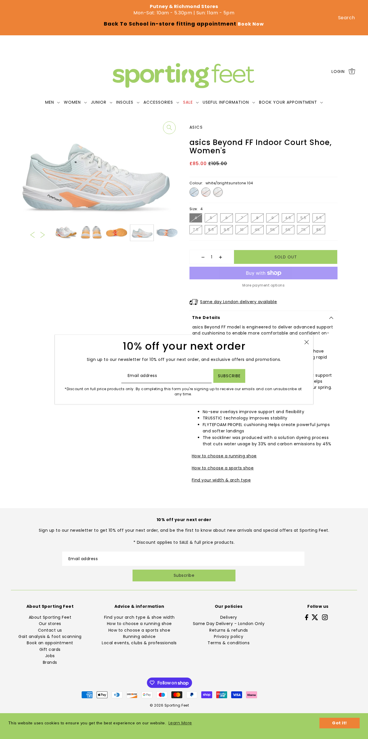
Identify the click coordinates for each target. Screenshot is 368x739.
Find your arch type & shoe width (139, 617)
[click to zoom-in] (169, 127)
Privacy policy (228, 636)
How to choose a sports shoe (223, 468)
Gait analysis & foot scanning (50, 636)
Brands (50, 662)
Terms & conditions (229, 643)
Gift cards (50, 649)
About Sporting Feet (50, 617)
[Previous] (32, 234)
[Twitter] (315, 617)
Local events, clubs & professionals (139, 643)
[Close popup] (307, 341)
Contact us (50, 630)
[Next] (42, 234)
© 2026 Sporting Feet (169, 705)
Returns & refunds (228, 630)
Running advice (139, 636)
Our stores (50, 623)
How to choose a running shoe (224, 456)
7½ (303, 229)
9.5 (227, 229)
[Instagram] (325, 617)
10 (242, 229)
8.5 (211, 229)
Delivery (228, 617)
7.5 (196, 229)
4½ (257, 229)
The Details (206, 317)
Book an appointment (50, 643)
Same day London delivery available (238, 302)
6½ (287, 229)
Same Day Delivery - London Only (229, 623)
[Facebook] (306, 617)
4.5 (288, 217)
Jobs (50, 656)
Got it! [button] (339, 723)
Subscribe (184, 575)
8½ (318, 229)
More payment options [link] (263, 285)
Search (346, 17)
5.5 (303, 217)
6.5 (319, 217)
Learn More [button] (180, 723)
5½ (272, 229)
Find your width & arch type (221, 480)
